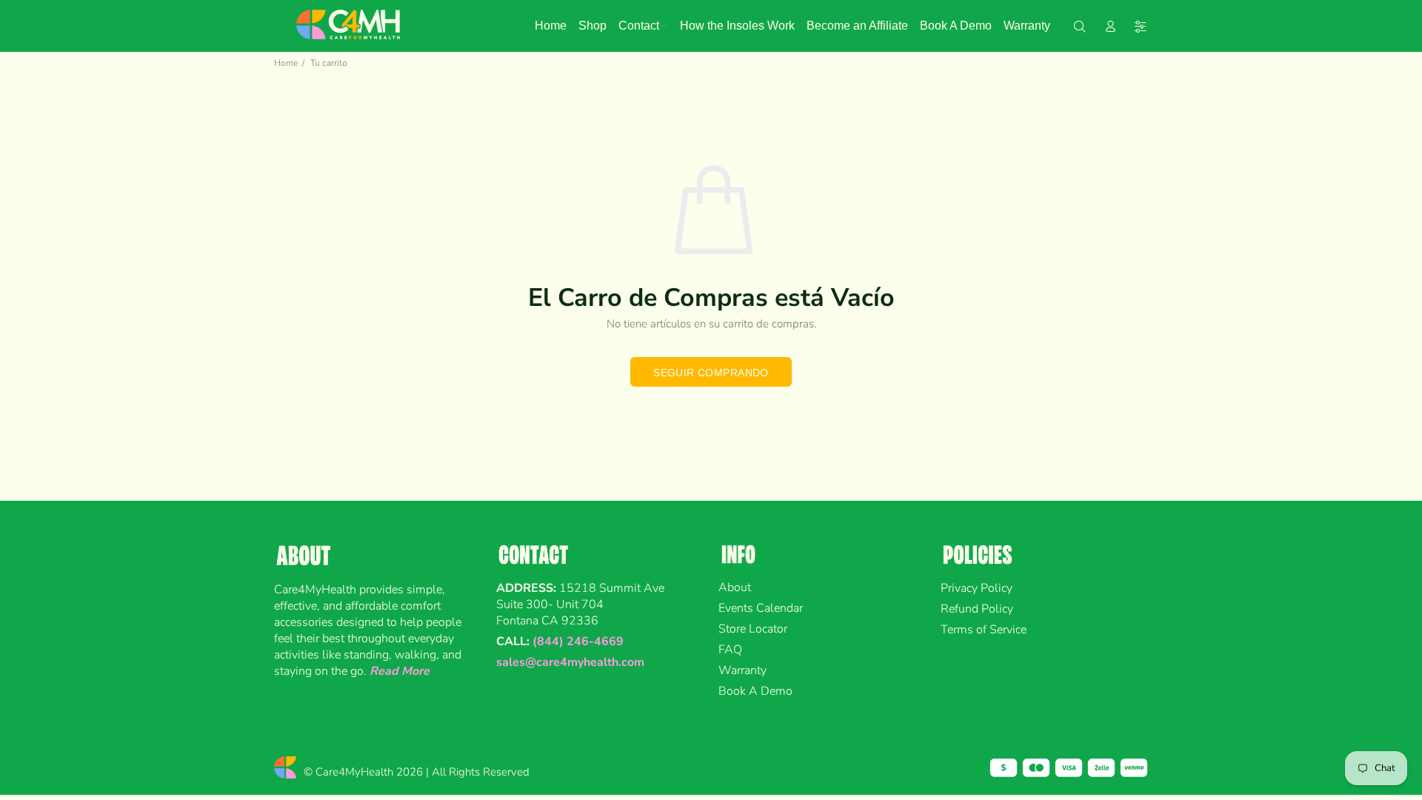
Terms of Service (984, 629)
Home (286, 63)
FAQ (730, 649)
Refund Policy (977, 609)
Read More (400, 671)
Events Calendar (760, 608)
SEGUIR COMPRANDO (711, 373)
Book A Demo (755, 691)
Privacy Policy (976, 588)
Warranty (742, 670)
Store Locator (752, 629)
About (734, 587)
